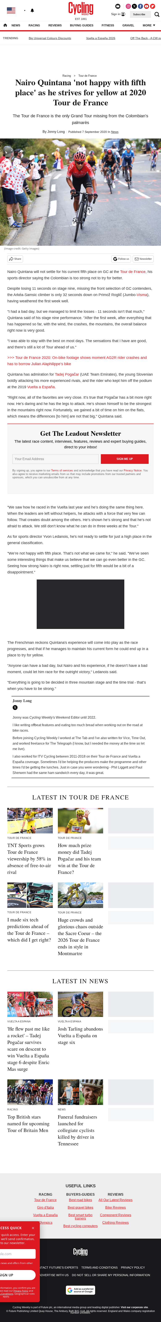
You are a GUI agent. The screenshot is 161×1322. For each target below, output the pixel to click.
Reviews (55, 25)
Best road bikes (80, 1200)
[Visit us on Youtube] (146, 6)
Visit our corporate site (134, 1307)
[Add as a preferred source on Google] (80, 1290)
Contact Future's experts (56, 1267)
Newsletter (146, 258)
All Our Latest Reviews (115, 1200)
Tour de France (87, 75)
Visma (142, 295)
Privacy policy (133, 1267)
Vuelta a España (41, 387)
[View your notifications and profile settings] (32, 10)
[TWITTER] (16, 707)
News (16, 25)
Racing (34, 25)
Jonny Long (56, 131)
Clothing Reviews (115, 1222)
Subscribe (139, 14)
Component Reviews (115, 1215)
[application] (81, 604)
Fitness (108, 25)
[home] (5, 25)
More (147, 25)
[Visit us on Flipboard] (152, 6)
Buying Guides (81, 25)
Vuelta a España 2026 (100, 38)
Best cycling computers (80, 1226)
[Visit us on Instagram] (128, 6)
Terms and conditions (99, 1267)
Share (17, 258)
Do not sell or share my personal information (111, 1275)
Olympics (45, 1222)
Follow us (123, 258)
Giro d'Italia (45, 1207)
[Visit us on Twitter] (134, 6)
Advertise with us (54, 1275)
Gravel (128, 25)
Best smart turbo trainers (80, 1216)
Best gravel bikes (80, 1207)
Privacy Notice (133, 470)
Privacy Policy (20, 1290)
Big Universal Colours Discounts (50, 38)
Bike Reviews (115, 1207)
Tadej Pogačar (67, 374)
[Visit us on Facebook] (140, 6)
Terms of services (62, 470)
